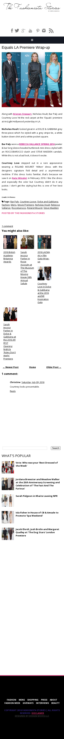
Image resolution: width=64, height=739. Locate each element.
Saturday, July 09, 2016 (33, 382)
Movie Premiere (26, 204)
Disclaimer (38, 713)
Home (32, 367)
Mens (14, 204)
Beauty (55, 703)
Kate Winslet (19, 178)
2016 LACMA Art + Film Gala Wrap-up (44, 257)
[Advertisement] (27, 567)
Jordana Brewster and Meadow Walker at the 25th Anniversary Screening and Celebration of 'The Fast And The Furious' (38, 484)
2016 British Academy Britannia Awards (9, 257)
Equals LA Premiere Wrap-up (26, 47)
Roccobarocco (19, 207)
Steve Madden (51, 207)
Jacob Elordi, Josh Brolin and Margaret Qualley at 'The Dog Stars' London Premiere (37, 532)
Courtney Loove (28, 201)
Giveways (28, 703)
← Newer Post (11, 367)
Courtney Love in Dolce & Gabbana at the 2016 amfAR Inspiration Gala (44, 293)
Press (44, 699)
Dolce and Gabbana (47, 201)
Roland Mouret (34, 207)
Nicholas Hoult (42, 204)
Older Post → (53, 367)
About (53, 699)
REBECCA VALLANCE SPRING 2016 (36, 144)
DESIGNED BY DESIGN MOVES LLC (32, 715)
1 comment (7, 226)
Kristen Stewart (22, 113)
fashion (6, 204)
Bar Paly (14, 201)
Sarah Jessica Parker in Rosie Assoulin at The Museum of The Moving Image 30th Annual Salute (27, 268)
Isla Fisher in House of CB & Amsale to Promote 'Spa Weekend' (37, 514)
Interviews (42, 703)
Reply (13, 391)
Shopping (32, 699)
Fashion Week (12, 703)
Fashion (11, 699)
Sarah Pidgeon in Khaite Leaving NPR (37, 495)
